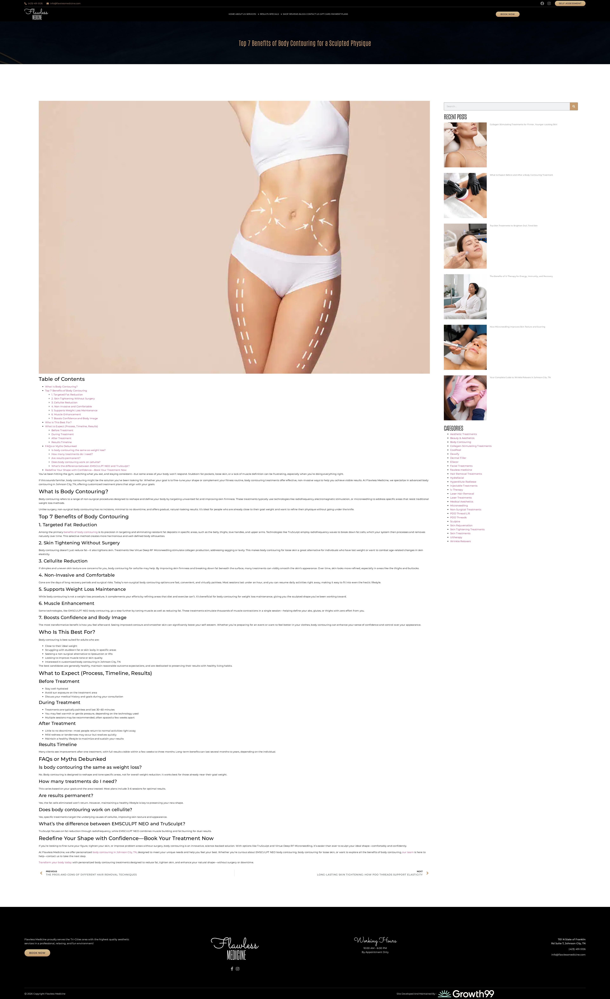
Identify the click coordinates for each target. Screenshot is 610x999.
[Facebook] (542, 3)
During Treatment (62, 434)
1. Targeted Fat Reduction (67, 394)
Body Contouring (460, 442)
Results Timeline (61, 442)
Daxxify (454, 453)
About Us (240, 14)
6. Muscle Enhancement (66, 414)
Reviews (293, 14)
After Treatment (61, 438)
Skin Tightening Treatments (467, 529)
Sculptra (455, 521)
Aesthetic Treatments (463, 434)
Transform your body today (55, 862)
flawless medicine (461, 469)
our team (408, 852)
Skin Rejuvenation (461, 525)
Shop (286, 14)
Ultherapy (456, 537)
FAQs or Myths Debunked (61, 446)
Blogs (302, 14)
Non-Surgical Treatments (465, 509)
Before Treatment (62, 430)
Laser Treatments (461, 497)
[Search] (574, 106)
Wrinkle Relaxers (460, 541)
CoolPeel (455, 449)
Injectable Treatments (463, 485)
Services (251, 14)
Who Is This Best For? (58, 422)
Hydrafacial (457, 477)
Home (232, 14)
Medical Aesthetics (461, 501)
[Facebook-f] (232, 969)
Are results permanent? (66, 458)
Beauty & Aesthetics (462, 438)
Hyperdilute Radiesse (463, 481)
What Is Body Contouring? (61, 386)
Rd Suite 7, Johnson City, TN (568, 943)
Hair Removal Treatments (466, 473)
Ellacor (454, 461)
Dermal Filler (458, 457)
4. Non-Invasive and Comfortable (71, 406)
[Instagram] (549, 3)
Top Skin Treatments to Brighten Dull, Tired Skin (514, 225)
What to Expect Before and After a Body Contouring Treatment (521, 175)
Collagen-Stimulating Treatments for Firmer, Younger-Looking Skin (523, 124)
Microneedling (459, 505)
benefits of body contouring (81, 532)
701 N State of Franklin (572, 939)
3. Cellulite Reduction (64, 402)
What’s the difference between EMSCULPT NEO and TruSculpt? (90, 466)
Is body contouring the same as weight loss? (78, 450)
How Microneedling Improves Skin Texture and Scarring (517, 327)
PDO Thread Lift (460, 513)
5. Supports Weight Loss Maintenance (74, 410)
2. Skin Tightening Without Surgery (73, 398)
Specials (274, 14)
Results (264, 14)
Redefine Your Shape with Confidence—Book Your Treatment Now (86, 469)
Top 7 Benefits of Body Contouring (66, 390)
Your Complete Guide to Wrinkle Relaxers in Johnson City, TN (520, 377)
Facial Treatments (461, 465)
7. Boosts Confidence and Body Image (74, 418)
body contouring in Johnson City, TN (114, 852)
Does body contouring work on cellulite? (76, 462)
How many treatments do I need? (72, 454)
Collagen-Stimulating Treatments (470, 445)
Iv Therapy (456, 489)
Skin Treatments (460, 533)
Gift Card (325, 14)
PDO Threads (458, 517)
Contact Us (312, 14)
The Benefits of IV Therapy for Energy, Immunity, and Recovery (521, 276)
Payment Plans (339, 14)
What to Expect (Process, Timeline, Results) (71, 426)
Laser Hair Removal (462, 493)
